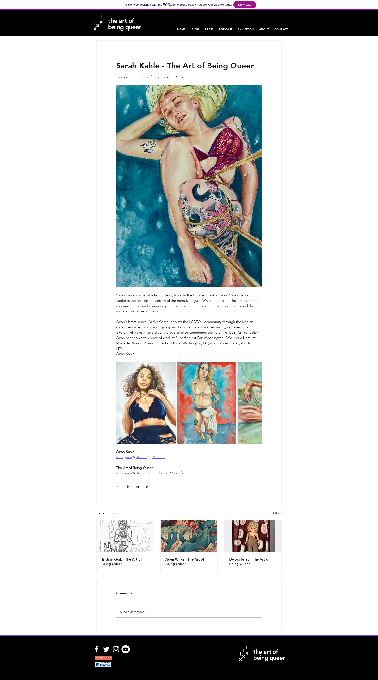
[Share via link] (147, 486)
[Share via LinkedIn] (137, 486)
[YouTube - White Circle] (125, 649)
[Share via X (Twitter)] (128, 486)
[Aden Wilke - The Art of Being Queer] (189, 536)
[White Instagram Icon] (116, 649)
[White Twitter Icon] (106, 649)
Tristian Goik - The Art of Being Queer (121, 561)
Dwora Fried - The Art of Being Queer (249, 561)
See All (277, 512)
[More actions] (259, 54)
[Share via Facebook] (118, 486)
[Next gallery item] (257, 403)
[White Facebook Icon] (97, 649)
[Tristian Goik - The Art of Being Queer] (125, 536)
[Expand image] (146, 403)
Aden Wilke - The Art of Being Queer (184, 561)
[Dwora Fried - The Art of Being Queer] (252, 536)
